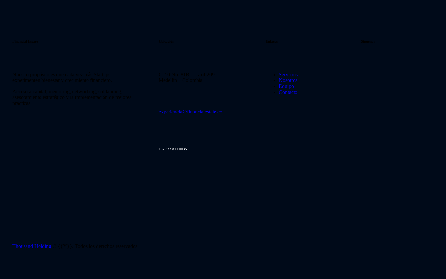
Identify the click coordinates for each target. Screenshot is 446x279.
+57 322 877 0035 (173, 149)
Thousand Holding (31, 246)
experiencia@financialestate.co (190, 111)
